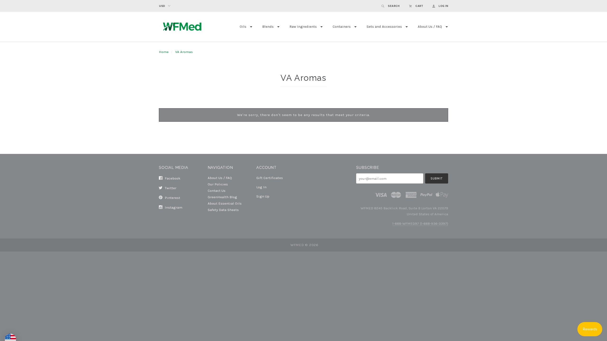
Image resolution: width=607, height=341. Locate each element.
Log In (261, 187)
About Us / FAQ (430, 26)
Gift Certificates (269, 178)
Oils (243, 26)
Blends (268, 26)
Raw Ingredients (303, 26)
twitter (170, 188)
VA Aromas (184, 52)
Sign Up (262, 196)
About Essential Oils (225, 203)
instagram (173, 207)
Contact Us (216, 190)
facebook (172, 178)
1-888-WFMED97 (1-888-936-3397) (420, 223)
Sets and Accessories (384, 26)
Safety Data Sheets (223, 210)
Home (164, 52)
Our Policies (218, 184)
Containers (342, 26)
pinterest (172, 198)
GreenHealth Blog (222, 197)
